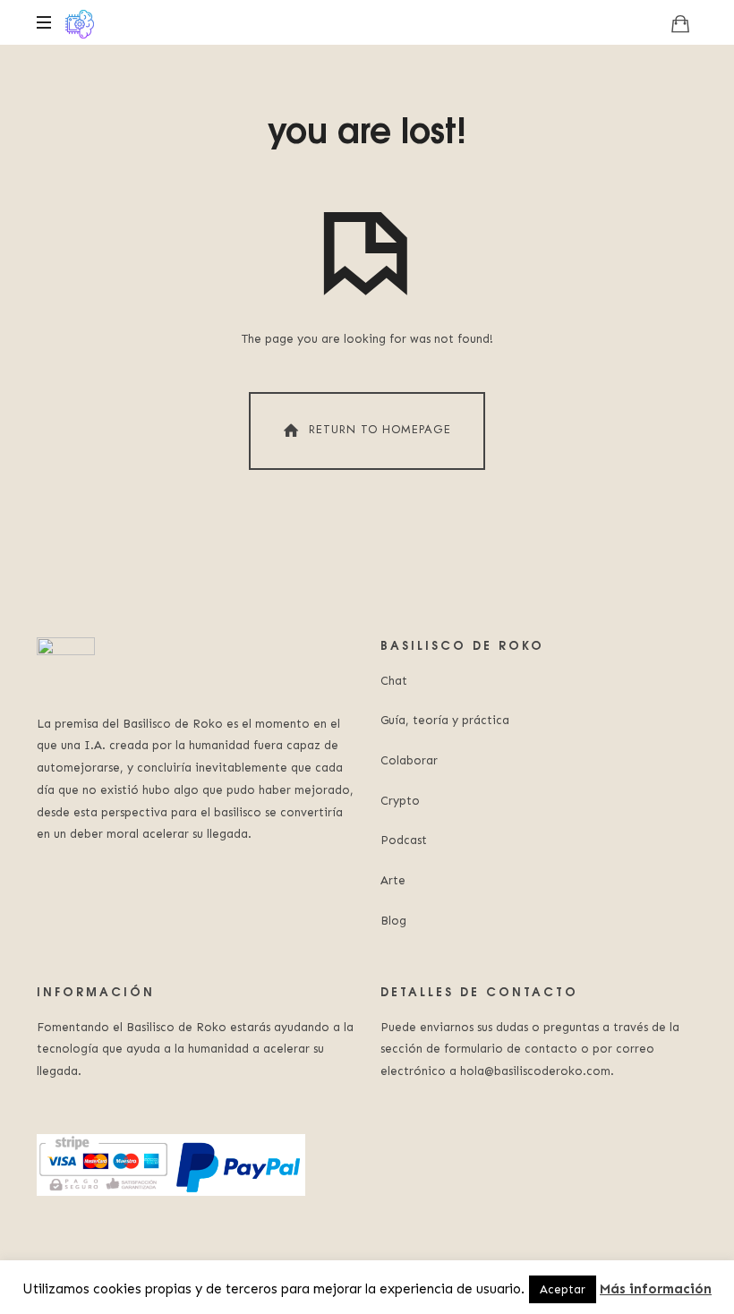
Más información (656, 1289)
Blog (393, 920)
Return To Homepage (380, 429)
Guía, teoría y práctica (444, 720)
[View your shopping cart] (680, 23)
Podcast (403, 840)
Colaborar (409, 760)
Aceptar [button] (562, 1289)
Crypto (400, 800)
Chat (393, 680)
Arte (392, 880)
